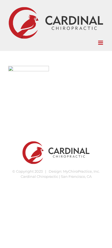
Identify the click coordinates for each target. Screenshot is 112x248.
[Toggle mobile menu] (101, 43)
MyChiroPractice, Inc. (81, 171)
